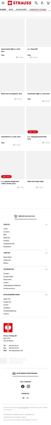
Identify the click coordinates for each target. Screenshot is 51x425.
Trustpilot (25, 367)
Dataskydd (8, 354)
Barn (11, 9)
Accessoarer (21, 9)
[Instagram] (28, 326)
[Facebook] (22, 326)
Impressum (29, 354)
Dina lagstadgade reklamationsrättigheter (20, 360)
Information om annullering (15, 357)
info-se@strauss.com (16, 290)
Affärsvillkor (18, 354)
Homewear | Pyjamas (37, 9)
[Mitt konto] (42, 3)
